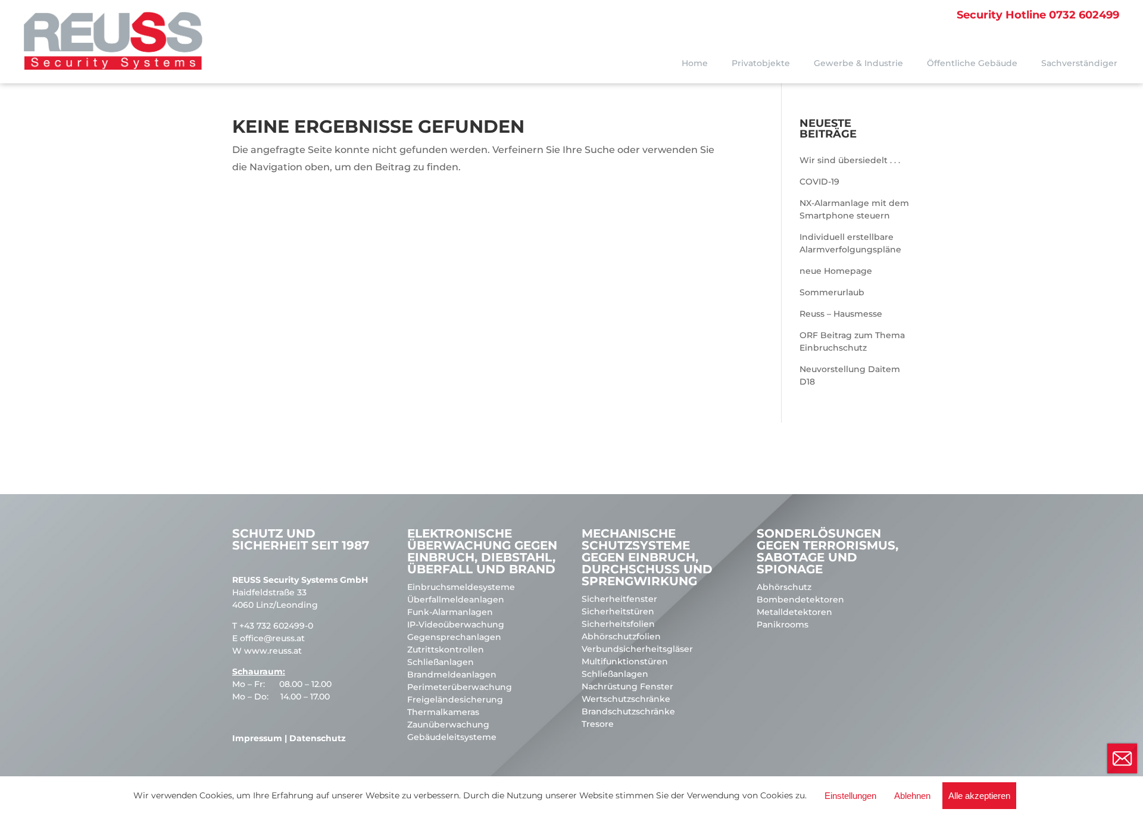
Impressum (257, 738)
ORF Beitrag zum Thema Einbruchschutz (852, 341)
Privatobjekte (761, 63)
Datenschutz (317, 738)
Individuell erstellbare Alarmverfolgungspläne (850, 243)
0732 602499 (1038, 14)
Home (695, 63)
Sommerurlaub (832, 292)
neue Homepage (836, 271)
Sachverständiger (1079, 63)
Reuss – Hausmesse (841, 313)
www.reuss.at (273, 650)
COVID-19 (819, 181)
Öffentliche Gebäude (972, 63)
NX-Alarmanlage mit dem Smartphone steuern (854, 209)
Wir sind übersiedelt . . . (850, 160)
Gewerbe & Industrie (858, 63)
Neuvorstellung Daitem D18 (850, 375)
